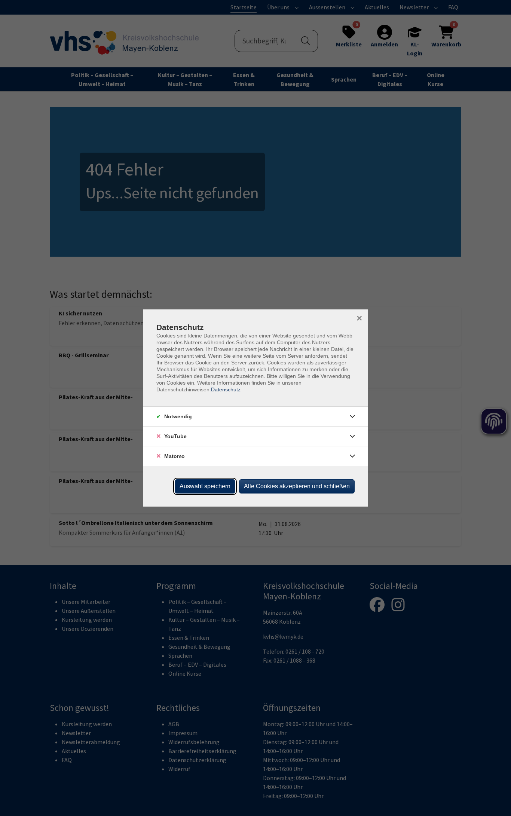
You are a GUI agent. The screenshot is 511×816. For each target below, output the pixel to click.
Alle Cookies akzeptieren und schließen (297, 486)
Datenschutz (226, 389)
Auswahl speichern (205, 486)
